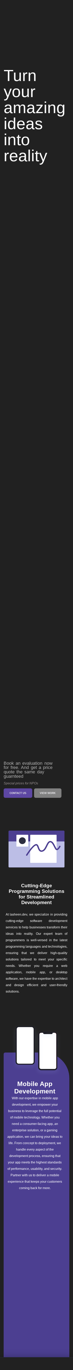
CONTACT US (18, 793)
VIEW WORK (48, 793)
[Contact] (63, 1363)
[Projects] (36, 1363)
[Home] (10, 1363)
